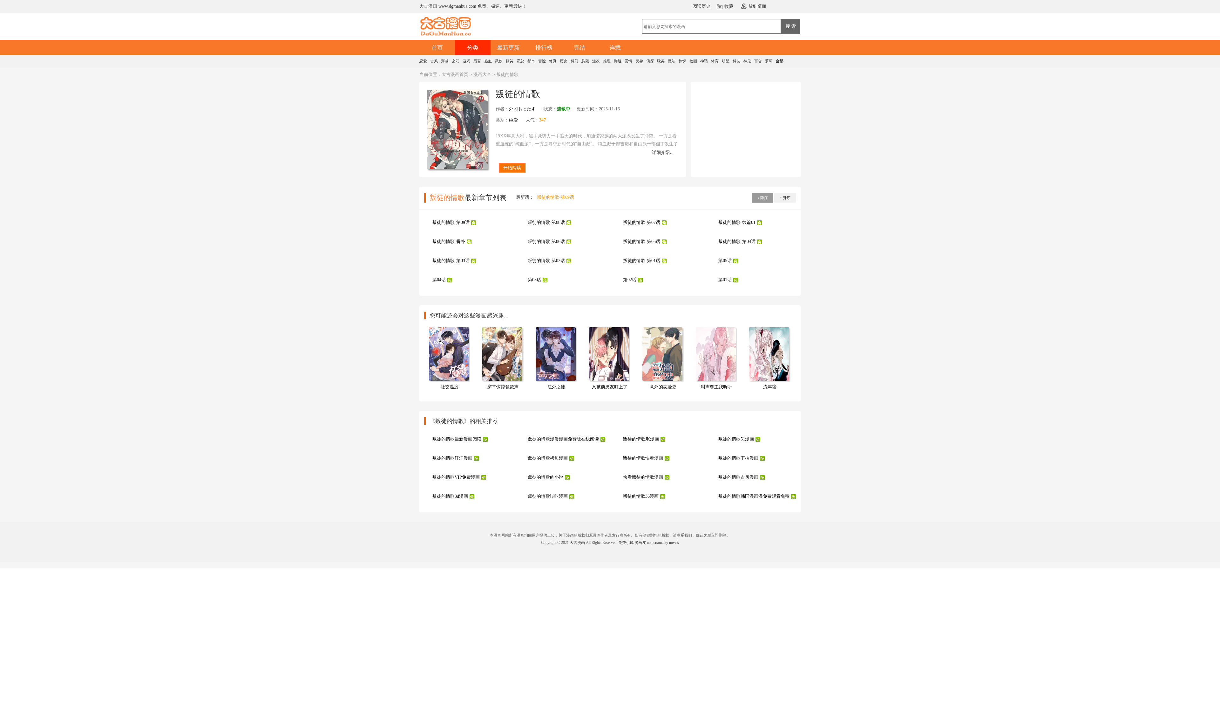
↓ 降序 (762, 198)
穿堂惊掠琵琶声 (502, 387)
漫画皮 (640, 542)
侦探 (650, 61)
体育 (715, 61)
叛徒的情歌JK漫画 (641, 439)
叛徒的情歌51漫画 (736, 439)
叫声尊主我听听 (716, 387)
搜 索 (791, 26)
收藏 (728, 6)
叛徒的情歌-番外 (448, 241)
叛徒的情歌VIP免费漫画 (456, 477)
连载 (615, 48)
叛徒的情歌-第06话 (546, 241)
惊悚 (682, 61)
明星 (725, 61)
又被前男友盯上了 (609, 387)
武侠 (499, 61)
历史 (563, 61)
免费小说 (626, 542)
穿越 (445, 61)
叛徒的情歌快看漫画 (643, 458)
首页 (437, 48)
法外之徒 (556, 387)
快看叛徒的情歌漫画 (643, 477)
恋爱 (423, 61)
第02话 (629, 279)
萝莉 (769, 61)
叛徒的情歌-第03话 (451, 260)
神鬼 (747, 61)
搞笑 (509, 61)
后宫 (477, 61)
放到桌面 (757, 6)
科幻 (574, 61)
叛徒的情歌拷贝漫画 (548, 458)
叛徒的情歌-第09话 (555, 197)
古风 (434, 61)
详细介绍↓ (662, 152)
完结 (579, 48)
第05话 (725, 260)
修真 (553, 61)
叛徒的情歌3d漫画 (450, 496)
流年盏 (769, 387)
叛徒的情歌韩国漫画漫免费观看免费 (754, 496)
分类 (472, 48)
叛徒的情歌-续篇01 (737, 222)
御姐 (617, 61)
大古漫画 (577, 542)
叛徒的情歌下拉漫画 (738, 458)
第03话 (534, 279)
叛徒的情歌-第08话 (546, 222)
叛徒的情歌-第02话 (546, 260)
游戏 (466, 61)
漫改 (596, 61)
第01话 (725, 279)
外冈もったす (522, 109)
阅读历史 (701, 6)
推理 (607, 61)
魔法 (671, 61)
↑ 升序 (785, 198)
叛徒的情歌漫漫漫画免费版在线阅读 (563, 439)
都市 (531, 61)
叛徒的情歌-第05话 (641, 241)
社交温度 (449, 387)
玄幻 (455, 61)
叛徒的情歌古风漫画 (738, 477)
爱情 (628, 61)
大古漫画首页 (455, 74)
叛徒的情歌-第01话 (641, 260)
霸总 (520, 61)
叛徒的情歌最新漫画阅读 (456, 439)
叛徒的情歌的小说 (545, 477)
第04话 (439, 279)
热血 (488, 61)
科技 (736, 61)
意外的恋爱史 (663, 387)
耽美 (661, 61)
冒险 (542, 61)
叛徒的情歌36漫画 (641, 496)
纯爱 (513, 120)
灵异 (639, 61)
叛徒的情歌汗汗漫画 (452, 458)
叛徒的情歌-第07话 (641, 222)
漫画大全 (482, 74)
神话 (704, 61)
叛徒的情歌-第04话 (737, 241)
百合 (758, 61)
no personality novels (663, 542)
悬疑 (585, 61)
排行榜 (543, 48)
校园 (693, 61)
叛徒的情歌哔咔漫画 (548, 496)
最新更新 (508, 48)
